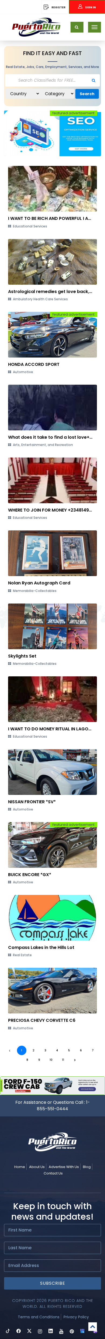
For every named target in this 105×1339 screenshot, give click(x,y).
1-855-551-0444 (63, 1105)
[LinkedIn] (50, 1332)
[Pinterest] (72, 1332)
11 (63, 1060)
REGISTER (58, 7)
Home (19, 1166)
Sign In (90, 7)
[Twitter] (29, 1332)
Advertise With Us (64, 1166)
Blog (87, 1166)
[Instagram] (40, 1332)
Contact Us (53, 1173)
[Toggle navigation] (94, 27)
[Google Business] (82, 1332)
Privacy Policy (76, 1317)
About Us (37, 1166)
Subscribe (52, 1283)
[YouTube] (61, 1332)
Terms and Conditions (39, 1317)
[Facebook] (18, 1332)
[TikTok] (8, 1332)
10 (51, 1060)
